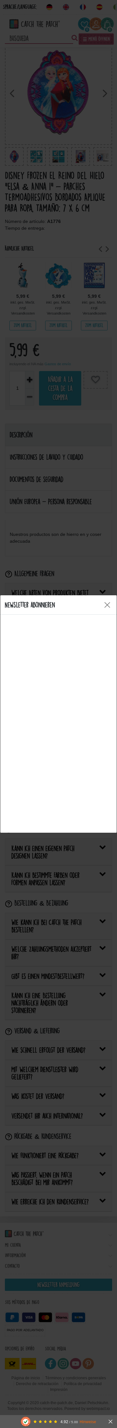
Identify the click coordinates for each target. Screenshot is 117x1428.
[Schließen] (110, 1421)
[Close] (107, 605)
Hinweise (88, 1422)
